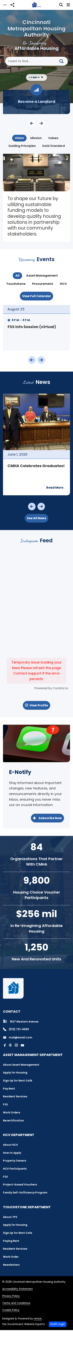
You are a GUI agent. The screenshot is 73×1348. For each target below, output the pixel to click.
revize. (38, 1318)
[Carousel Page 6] (38, 77)
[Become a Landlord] (36, 102)
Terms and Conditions (16, 1303)
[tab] (19, 138)
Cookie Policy (10, 1310)
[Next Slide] (41, 123)
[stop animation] (42, 77)
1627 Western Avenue (24, 1021)
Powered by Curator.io (51, 688)
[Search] (63, 61)
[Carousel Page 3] (29, 77)
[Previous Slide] (32, 123)
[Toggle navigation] (4, 4)
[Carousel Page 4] (31, 77)
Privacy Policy (11, 1296)
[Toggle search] (61, 4)
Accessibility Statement (17, 1289)
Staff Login (57, 1324)
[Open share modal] (12, 4)
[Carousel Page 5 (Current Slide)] (35, 77)
